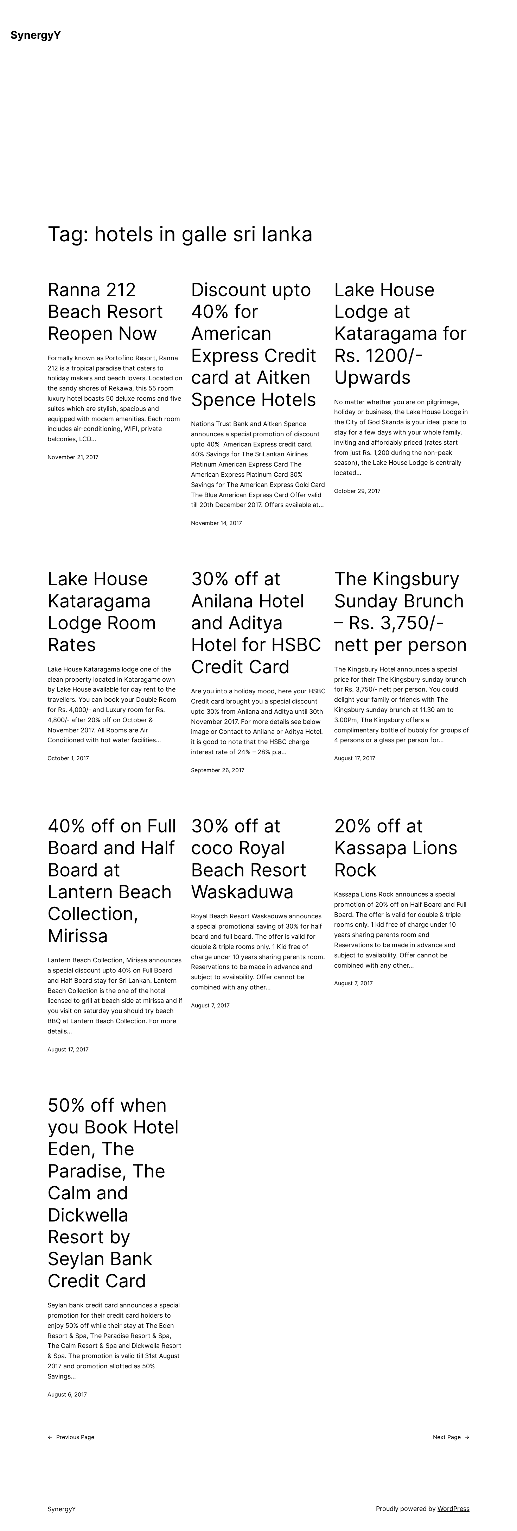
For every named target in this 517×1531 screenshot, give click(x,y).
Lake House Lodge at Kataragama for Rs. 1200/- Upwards (400, 334)
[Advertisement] (258, 127)
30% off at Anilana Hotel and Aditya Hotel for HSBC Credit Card (256, 623)
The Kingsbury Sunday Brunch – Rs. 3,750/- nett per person (400, 612)
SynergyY (36, 35)
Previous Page (70, 1437)
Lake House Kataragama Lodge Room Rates (101, 612)
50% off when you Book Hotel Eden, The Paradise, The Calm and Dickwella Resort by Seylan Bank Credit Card (113, 1193)
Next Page (451, 1437)
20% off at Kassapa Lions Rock (396, 848)
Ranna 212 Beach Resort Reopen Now (105, 312)
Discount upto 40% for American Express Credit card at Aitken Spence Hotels (254, 345)
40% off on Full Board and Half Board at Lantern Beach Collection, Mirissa (111, 881)
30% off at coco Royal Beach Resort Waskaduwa (249, 859)
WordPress (454, 1508)
